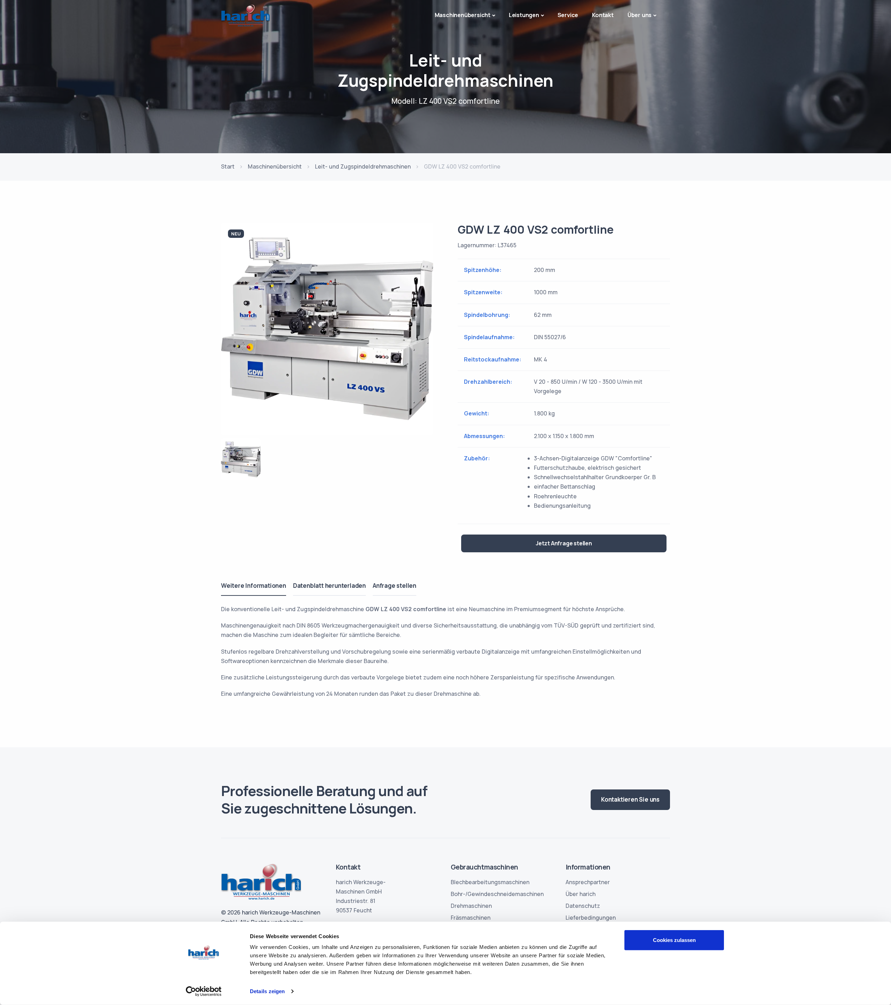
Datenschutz (583, 906)
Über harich (581, 894)
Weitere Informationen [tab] (253, 586)
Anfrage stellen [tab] (394, 586)
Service (568, 15)
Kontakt (603, 15)
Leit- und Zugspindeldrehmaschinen (363, 166)
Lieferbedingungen (591, 917)
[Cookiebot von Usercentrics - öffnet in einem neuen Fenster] (203, 991)
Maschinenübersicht (275, 166)
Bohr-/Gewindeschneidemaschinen (497, 894)
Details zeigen (267, 991)
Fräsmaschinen (470, 917)
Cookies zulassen (674, 940)
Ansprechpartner (588, 882)
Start (228, 166)
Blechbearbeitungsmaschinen (490, 882)
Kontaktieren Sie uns (630, 799)
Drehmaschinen (471, 906)
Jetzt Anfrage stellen (564, 543)
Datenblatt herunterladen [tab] (329, 586)
